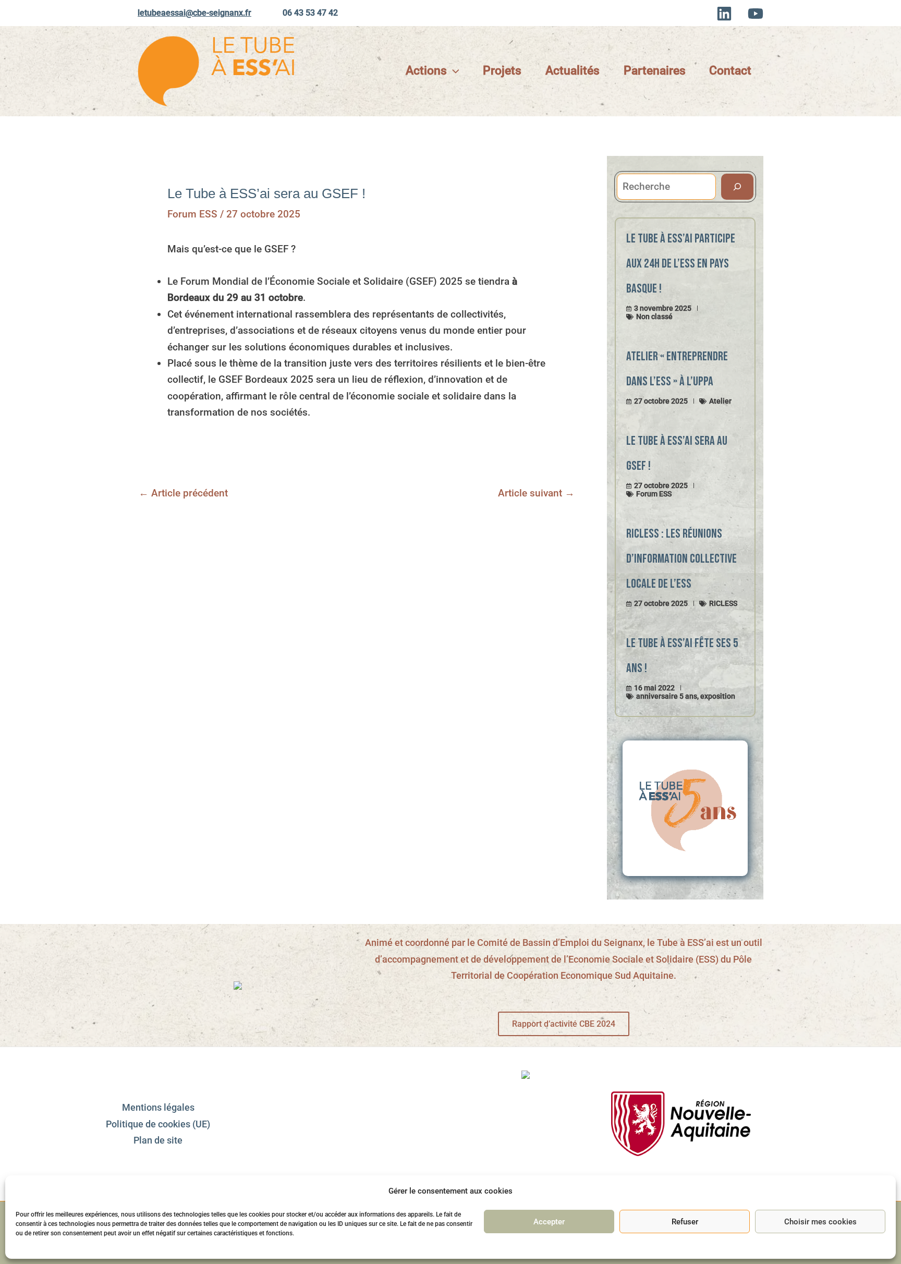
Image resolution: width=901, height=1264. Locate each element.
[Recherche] (737, 187)
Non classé (654, 316)
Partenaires (655, 71)
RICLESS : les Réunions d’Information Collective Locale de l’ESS (681, 558)
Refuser (685, 1221)
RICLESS (723, 603)
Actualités (572, 71)
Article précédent (183, 493)
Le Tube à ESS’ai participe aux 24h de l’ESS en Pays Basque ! (680, 263)
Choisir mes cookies (820, 1221)
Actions (426, 71)
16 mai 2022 (654, 688)
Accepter (549, 1221)
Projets (502, 71)
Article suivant (536, 493)
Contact (730, 71)
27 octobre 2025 (661, 401)
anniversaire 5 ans (666, 696)
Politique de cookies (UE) (158, 1124)
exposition (717, 696)
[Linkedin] (724, 13)
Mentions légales (158, 1107)
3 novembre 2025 (662, 308)
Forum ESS (192, 214)
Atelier (720, 401)
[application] (453, 71)
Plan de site (157, 1140)
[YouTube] (755, 13)
